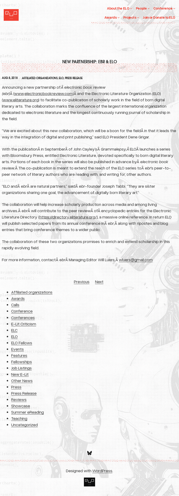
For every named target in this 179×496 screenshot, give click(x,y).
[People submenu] (149, 8)
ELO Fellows (21, 342)
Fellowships (21, 361)
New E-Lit (20, 374)
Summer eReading (27, 412)
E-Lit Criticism (23, 323)
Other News (22, 380)
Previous (82, 281)
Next (99, 281)
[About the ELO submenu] (131, 8)
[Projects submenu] (138, 17)
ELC (14, 330)
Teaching (19, 418)
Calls (15, 304)
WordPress (102, 470)
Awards (18, 298)
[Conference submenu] (174, 8)
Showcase (20, 405)
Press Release (74, 78)
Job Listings (21, 367)
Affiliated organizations (39, 78)
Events (17, 349)
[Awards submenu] (118, 17)
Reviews (19, 399)
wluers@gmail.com (136, 259)
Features (19, 355)
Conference (22, 310)
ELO (61, 78)
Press (16, 386)
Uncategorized (24, 424)
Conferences (23, 317)
